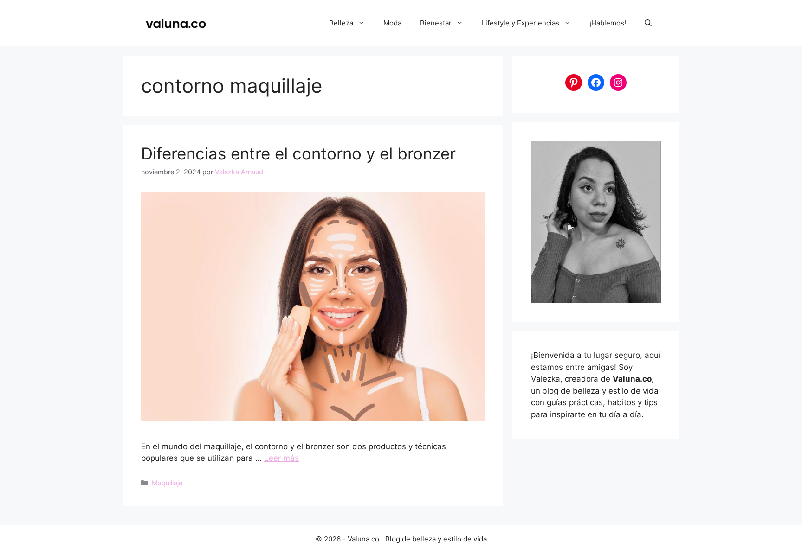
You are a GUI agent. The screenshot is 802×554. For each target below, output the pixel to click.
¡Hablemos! (607, 23)
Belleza (341, 23)
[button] (648, 23)
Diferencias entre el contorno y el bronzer (298, 153)
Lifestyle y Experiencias (520, 23)
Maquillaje (167, 483)
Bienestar (436, 23)
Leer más (281, 458)
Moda (392, 23)
